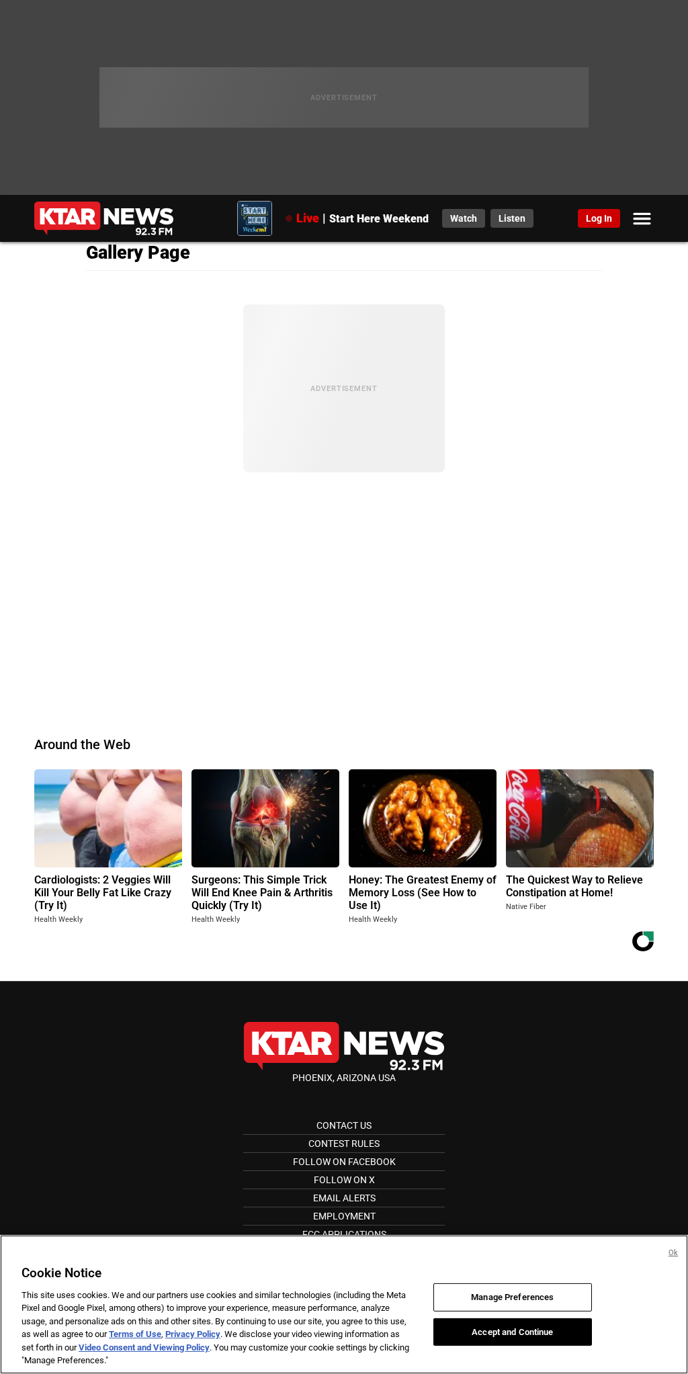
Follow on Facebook (344, 1161)
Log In (599, 218)
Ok (673, 1252)
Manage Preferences (512, 1297)
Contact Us (344, 1125)
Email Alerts (344, 1198)
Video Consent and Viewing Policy (144, 1347)
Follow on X (344, 1179)
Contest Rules (344, 1143)
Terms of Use (135, 1334)
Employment (344, 1216)
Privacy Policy (192, 1334)
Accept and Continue (512, 1331)
